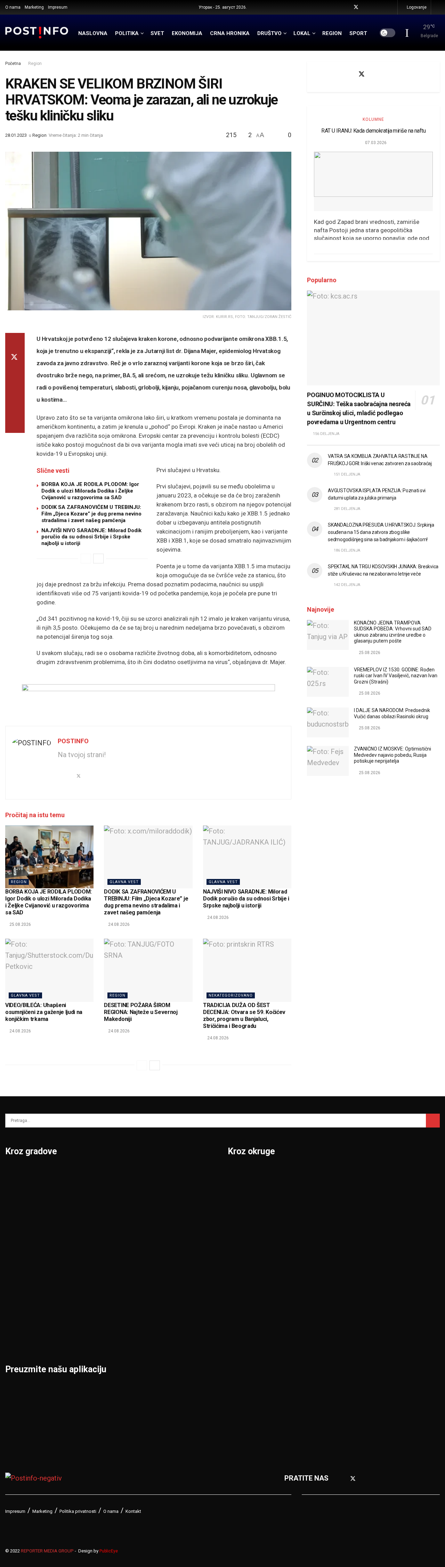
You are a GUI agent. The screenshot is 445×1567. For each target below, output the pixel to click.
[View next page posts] (98, 558)
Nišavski (241, 1336)
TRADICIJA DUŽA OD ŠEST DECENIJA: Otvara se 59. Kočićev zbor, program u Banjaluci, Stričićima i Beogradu (244, 1015)
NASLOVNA (92, 33)
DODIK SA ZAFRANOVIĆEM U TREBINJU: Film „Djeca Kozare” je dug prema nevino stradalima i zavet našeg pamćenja (91, 513)
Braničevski (246, 1192)
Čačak (15, 1210)
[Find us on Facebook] (347, 7)
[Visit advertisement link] (148, 699)
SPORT (358, 33)
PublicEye (108, 1551)
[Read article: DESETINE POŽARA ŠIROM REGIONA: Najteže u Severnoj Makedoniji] (148, 970)
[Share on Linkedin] (15, 374)
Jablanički (244, 1210)
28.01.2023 (16, 135)
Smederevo (97, 1336)
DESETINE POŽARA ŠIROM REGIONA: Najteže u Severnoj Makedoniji (140, 1012)
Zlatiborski (350, 1372)
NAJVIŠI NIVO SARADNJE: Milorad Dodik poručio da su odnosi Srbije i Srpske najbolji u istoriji (91, 537)
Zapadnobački (355, 1354)
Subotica (168, 1210)
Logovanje (416, 7)
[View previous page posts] (86, 558)
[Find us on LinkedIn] (383, 7)
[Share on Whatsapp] (15, 391)
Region (35, 63)
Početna (13, 63)
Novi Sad (93, 1210)
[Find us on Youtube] (365, 7)
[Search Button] (437, 7)
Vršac (163, 1282)
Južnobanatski (251, 1246)
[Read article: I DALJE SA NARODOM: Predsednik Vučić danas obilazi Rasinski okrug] (328, 722)
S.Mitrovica (172, 1192)
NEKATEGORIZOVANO (231, 995)
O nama (13, 7)
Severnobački (355, 1228)
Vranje (164, 1264)
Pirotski (240, 1372)
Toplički (345, 1318)
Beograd (19, 1174)
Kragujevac (23, 1264)
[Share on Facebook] (15, 341)
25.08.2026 (19, 924)
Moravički (243, 1318)
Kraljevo (18, 1282)
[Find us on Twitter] (356, 7)
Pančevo (93, 1228)
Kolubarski (244, 1264)
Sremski (346, 1282)
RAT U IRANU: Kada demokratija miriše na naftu (373, 130)
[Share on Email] (15, 408)
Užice (162, 1228)
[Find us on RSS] (391, 7)
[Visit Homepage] (36, 32)
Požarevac (96, 1264)
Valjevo (165, 1246)
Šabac (89, 1318)
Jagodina (20, 1228)
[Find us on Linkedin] (397, 74)
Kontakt (133, 1511)
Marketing (34, 7)
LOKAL (301, 33)
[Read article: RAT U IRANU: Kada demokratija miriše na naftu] (373, 181)
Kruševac (20, 1300)
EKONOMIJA (187, 33)
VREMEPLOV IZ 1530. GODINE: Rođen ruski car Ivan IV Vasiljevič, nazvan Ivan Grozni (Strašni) (395, 676)
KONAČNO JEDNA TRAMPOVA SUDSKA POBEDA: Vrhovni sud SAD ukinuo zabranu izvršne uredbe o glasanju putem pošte (392, 632)
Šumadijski (350, 1300)
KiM (234, 1282)
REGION (332, 33)
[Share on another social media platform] (15, 424)
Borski (238, 1174)
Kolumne (373, 119)
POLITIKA (127, 33)
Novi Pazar (96, 1192)
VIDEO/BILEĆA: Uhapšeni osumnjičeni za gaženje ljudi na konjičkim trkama (43, 1012)
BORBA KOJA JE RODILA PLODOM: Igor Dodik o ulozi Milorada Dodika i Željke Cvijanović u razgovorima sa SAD (90, 491)
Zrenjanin (169, 1318)
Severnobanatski (360, 1246)
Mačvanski (245, 1300)
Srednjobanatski (359, 1264)
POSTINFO (73, 741)
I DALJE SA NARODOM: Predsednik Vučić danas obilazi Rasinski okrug (392, 713)
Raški (341, 1210)
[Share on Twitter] (15, 358)
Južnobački (246, 1228)
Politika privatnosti (77, 1511)
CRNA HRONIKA (230, 33)
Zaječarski (349, 1336)
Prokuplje (94, 1300)
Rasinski (346, 1192)
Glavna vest (124, 882)
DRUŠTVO (269, 33)
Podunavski (246, 1390)
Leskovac (20, 1318)
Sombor (166, 1174)
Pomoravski (352, 1174)
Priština (91, 1282)
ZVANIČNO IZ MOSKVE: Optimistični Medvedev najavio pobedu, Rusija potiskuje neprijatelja (392, 755)
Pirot (87, 1246)
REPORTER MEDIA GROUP (47, 1550)
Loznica (17, 1336)
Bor (11, 1192)
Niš (84, 1174)
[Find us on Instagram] (374, 7)
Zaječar (166, 1300)
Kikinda (17, 1246)
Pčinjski (240, 1354)
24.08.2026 (118, 924)
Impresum (57, 7)
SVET (157, 33)
